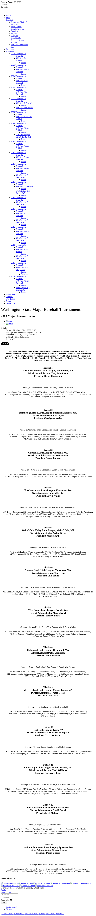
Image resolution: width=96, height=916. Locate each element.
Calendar (9, 297)
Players (14, 33)
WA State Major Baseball (22, 282)
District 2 (19, 56)
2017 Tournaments (18, 153)
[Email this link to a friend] (9, 324)
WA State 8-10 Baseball (22, 82)
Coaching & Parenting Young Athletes (17, 40)
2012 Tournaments (18, 227)
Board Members (17, 29)
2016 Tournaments (18, 164)
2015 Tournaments (18, 182)
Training (9, 20)
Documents (10, 294)
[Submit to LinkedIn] (44, 886)
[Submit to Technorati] (10, 886)
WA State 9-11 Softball (21, 59)
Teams (23, 63)
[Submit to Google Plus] (60, 883)
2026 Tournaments (18, 54)
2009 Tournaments (18, 276)
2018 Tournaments (18, 141)
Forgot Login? (11, 907)
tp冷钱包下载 (6, 914)
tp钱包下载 (49, 914)
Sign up (9, 909)
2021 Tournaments (18, 112)
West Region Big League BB (23, 176)
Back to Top (6, 892)
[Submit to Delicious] (10, 883)
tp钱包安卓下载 (31, 914)
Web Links (10, 299)
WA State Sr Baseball (24, 108)
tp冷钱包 (41, 914)
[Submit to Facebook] (42, 883)
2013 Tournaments (18, 209)
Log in (4, 903)
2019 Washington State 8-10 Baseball (23, 136)
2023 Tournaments (18, 87)
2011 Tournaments (18, 245)
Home (8, 15)
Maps (8, 18)
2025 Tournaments (18, 65)
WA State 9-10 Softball (22, 250)
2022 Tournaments (18, 99)
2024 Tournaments (18, 76)
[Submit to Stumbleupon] (80, 883)
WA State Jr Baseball (24, 103)
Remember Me (7, 900)
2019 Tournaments (18, 123)
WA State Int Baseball (24, 186)
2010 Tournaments (18, 263)
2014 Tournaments (18, 198)
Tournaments (11, 51)
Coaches (14, 31)
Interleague (10, 49)
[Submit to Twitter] (27, 886)
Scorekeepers (16, 27)
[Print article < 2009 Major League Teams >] (9, 321)
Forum (8, 301)
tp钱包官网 (59, 914)
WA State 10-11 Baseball (22, 214)
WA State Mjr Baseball (21, 93)
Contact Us (10, 303)
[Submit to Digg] (26, 883)
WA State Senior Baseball (22, 158)
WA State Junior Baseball (22, 70)
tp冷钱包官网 (18, 914)
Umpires (14, 36)
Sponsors (24, 274)
